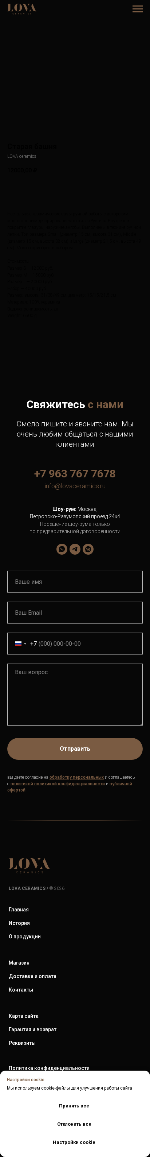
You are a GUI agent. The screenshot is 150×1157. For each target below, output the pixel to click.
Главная (19, 909)
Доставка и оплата (32, 976)
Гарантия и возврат (32, 1029)
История (19, 923)
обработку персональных (77, 777)
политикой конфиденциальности (69, 783)
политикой (22, 783)
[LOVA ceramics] (61, 549)
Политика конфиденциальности (49, 1068)
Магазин (19, 963)
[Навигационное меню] (138, 9)
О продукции (25, 936)
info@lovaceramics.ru (75, 486)
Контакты (21, 990)
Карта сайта (24, 1016)
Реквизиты (22, 1043)
